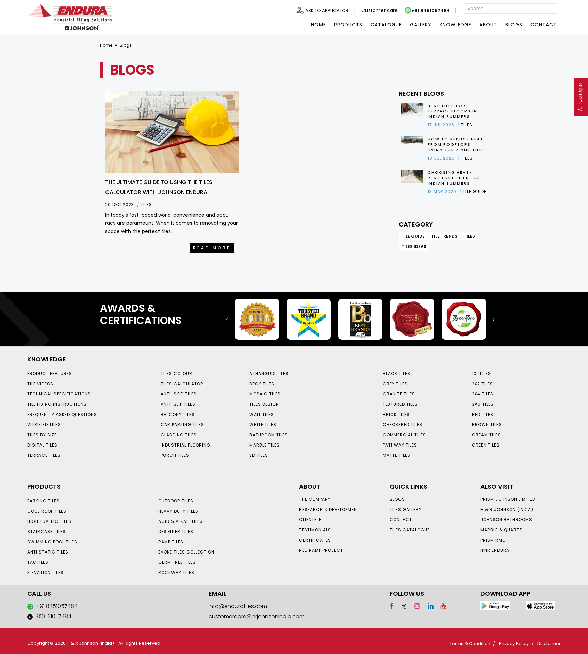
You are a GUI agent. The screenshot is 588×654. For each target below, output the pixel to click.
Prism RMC (493, 540)
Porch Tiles (175, 455)
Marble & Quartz (501, 530)
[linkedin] (428, 606)
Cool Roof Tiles (46, 511)
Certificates (315, 540)
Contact (543, 24)
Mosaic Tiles (265, 394)
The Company (315, 499)
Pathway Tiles (400, 445)
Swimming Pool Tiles (52, 542)
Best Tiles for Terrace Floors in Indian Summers (452, 111)
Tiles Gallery (406, 509)
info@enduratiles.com (238, 606)
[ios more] (540, 605)
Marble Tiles (264, 445)
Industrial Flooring (185, 445)
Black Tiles (396, 373)
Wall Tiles (261, 414)
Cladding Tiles (179, 435)
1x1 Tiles (481, 373)
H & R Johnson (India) (506, 509)
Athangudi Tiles (269, 373)
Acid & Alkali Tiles (180, 521)
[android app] (495, 605)
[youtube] (440, 606)
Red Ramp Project (321, 550)
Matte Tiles (396, 455)
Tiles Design (264, 404)
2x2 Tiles (482, 384)
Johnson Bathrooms (506, 520)
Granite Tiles (399, 394)
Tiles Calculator (182, 384)
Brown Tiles (487, 424)
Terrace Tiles (44, 455)
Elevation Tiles (45, 572)
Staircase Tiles (46, 531)
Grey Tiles (395, 384)
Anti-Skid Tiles (179, 394)
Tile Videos (40, 384)
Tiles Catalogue (410, 530)
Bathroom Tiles (268, 435)
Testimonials (315, 530)
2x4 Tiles (482, 394)
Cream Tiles (486, 435)
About (488, 24)
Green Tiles (486, 445)
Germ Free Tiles (177, 562)
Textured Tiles (400, 404)
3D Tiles (258, 455)
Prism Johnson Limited (507, 499)
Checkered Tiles (402, 424)
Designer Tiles (175, 531)
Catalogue (386, 24)
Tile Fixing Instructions (57, 404)
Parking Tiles (43, 501)
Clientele (310, 520)
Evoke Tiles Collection (186, 552)
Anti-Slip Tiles (178, 404)
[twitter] (400, 606)
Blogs (513, 24)
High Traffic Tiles (49, 521)
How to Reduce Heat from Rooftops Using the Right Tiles (456, 144)
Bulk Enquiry (580, 97)
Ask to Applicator (326, 10)
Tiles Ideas (414, 246)
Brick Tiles (396, 414)
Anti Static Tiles (47, 552)
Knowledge (455, 24)
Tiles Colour (176, 373)
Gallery (420, 24)
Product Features (49, 373)
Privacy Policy (514, 643)
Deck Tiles (261, 384)
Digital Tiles (42, 445)
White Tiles (262, 424)
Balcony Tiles (178, 414)
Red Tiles (482, 414)
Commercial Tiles (404, 435)
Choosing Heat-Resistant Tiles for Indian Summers (454, 178)
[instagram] (414, 606)
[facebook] (391, 606)
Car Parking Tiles (182, 424)
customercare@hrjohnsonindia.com (257, 616)
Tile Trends (444, 236)
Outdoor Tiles (175, 501)
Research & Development (329, 509)
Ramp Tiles (170, 542)
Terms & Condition (470, 643)
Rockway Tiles (176, 572)
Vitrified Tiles (44, 424)
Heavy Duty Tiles (178, 511)
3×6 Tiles (483, 404)
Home (318, 24)
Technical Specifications (59, 394)
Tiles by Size (42, 435)
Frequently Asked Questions (62, 414)
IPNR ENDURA (494, 550)
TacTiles (37, 562)
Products (348, 24)
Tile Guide (413, 236)
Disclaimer (549, 643)
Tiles (469, 236)
